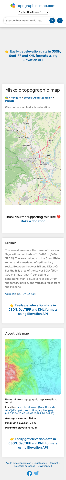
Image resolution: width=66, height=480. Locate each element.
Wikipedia (10, 293)
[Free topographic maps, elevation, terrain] (6, 97)
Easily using (35, 55)
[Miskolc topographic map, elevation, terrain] (33, 367)
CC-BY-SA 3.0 (26, 293)
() (30, 410)
